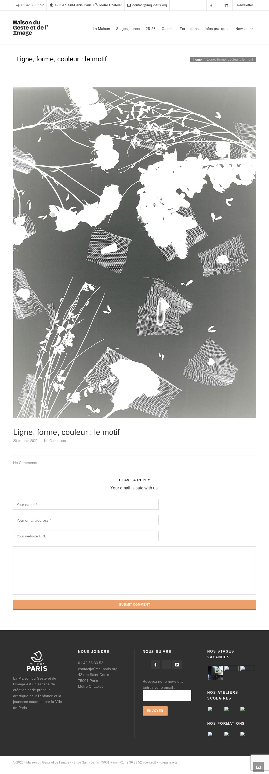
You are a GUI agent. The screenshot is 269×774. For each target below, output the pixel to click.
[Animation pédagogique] (247, 734)
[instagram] (220, 5)
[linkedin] (227, 5)
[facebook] (212, 5)
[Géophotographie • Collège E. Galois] (231, 709)
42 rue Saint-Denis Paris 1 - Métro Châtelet (88, 5)
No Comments (55, 441)
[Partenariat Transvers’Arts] (215, 734)
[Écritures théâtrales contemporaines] (231, 734)
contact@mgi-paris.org (149, 5)
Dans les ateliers (244, 767)
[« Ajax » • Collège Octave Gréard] (215, 709)
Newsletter (245, 5)
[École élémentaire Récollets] (247, 709)
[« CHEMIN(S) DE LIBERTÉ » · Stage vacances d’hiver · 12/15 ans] (247, 673)
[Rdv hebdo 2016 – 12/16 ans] (215, 673)
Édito (175, 767)
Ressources (219, 767)
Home (197, 59)
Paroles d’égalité (195, 767)
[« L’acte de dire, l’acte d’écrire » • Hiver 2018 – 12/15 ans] (231, 673)
